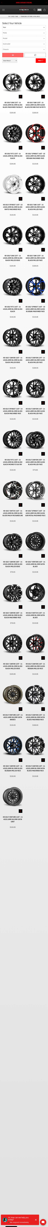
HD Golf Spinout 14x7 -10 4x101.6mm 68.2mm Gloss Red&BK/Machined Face (35, 156)
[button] (39, 10)
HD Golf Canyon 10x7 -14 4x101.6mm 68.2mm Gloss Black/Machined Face (12, 615)
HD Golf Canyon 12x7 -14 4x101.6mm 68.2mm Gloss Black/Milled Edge (12, 666)
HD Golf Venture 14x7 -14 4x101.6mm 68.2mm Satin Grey (13, 819)
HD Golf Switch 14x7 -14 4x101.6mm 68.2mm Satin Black (35, 615)
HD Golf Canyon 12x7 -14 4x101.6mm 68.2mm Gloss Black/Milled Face (35, 360)
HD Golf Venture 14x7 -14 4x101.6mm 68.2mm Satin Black (35, 564)
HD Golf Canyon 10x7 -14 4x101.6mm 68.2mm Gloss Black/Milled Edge (12, 564)
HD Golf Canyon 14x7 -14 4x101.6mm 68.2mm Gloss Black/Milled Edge (12, 360)
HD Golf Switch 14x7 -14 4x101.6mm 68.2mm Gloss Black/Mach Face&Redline (13, 513)
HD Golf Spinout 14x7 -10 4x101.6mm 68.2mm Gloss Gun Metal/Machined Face (35, 513)
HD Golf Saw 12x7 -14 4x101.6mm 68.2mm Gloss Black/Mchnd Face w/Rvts (35, 104)
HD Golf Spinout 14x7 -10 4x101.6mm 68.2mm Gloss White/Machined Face (12, 207)
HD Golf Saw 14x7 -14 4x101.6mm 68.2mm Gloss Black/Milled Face (35, 207)
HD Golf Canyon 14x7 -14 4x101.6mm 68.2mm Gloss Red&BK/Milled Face (35, 666)
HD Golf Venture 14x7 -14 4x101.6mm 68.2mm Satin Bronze (13, 717)
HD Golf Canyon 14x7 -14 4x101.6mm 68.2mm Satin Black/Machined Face (35, 768)
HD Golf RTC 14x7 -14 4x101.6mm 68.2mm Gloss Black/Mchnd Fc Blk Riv (12, 462)
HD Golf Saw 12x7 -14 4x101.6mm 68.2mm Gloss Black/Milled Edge (12, 258)
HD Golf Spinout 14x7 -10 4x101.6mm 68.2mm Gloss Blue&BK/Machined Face (35, 309)
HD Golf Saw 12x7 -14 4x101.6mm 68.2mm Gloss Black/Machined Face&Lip (13, 104)
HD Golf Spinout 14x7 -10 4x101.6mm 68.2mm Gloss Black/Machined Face (12, 411)
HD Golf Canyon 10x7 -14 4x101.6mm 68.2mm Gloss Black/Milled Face (35, 462)
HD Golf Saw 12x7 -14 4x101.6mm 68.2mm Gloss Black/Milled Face (35, 258)
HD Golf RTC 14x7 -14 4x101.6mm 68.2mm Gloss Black (12, 309)
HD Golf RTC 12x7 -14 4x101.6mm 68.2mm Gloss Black (12, 156)
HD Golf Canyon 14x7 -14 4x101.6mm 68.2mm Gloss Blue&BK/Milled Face (12, 768)
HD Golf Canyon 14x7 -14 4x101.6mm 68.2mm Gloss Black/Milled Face (35, 411)
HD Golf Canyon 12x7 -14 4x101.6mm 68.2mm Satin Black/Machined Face (35, 717)
